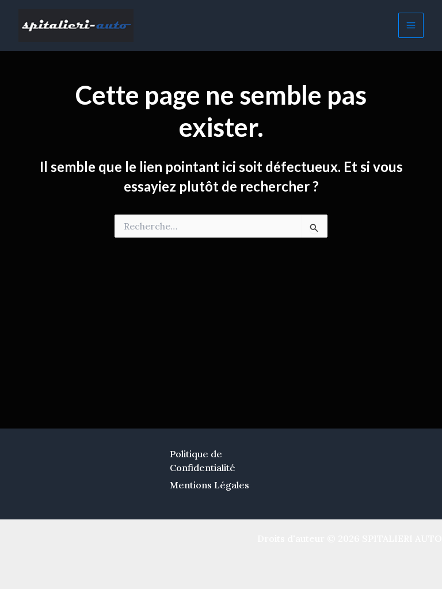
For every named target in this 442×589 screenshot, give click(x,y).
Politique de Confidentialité (202, 461)
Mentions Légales (209, 485)
